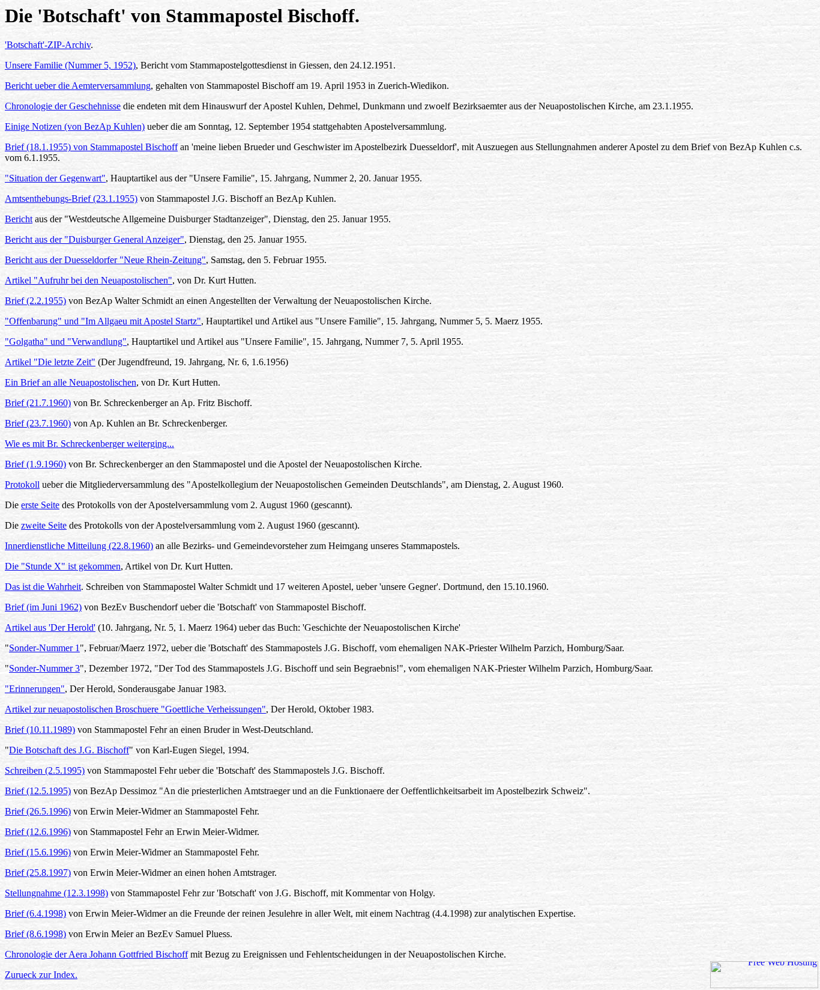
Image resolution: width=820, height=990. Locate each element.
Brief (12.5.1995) (38, 791)
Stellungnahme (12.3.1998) (56, 893)
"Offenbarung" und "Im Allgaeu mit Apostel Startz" (103, 321)
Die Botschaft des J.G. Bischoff (69, 750)
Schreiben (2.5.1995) (45, 770)
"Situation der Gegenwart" (55, 178)
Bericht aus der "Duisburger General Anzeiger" (94, 239)
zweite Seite (44, 525)
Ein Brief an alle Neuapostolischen (70, 382)
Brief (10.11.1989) (40, 729)
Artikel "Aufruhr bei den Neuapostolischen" (88, 280)
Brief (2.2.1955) (35, 301)
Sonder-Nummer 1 (44, 648)
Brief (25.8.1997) (38, 872)
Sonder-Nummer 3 (44, 668)
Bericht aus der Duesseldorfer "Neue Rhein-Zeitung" (105, 260)
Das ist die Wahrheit (43, 587)
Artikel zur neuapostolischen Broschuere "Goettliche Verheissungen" (135, 709)
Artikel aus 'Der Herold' (50, 627)
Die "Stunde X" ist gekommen (63, 566)
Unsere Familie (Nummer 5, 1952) (70, 65)
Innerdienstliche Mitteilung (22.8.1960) (79, 546)
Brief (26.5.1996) (38, 811)
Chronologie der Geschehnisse (63, 106)
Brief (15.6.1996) (38, 852)
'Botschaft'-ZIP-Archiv (48, 45)
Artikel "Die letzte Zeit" (50, 362)
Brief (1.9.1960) (35, 464)
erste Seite (40, 505)
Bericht (18, 219)
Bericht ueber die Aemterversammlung (78, 85)
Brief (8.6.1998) (35, 934)
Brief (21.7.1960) (38, 403)
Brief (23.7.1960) (38, 423)
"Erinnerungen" (35, 689)
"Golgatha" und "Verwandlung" (66, 341)
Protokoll (22, 484)
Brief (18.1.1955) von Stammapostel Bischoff (91, 147)
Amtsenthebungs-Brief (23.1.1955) (71, 198)
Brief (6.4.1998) (35, 913)
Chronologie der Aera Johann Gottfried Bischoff (96, 954)
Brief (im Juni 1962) (43, 607)
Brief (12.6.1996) (38, 832)
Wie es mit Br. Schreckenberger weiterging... (89, 444)
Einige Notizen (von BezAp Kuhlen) (75, 126)
